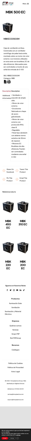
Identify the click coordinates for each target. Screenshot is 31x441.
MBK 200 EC (23, 265)
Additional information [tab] (5, 96)
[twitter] (10, 290)
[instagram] (14, 290)
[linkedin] (20, 290)
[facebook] (7, 290)
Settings (12, 438)
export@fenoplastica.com (15, 400)
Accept (4, 438)
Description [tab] (5, 91)
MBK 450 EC (8, 224)
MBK (13, 78)
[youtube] (17, 290)
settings (18, 435)
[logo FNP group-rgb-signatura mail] (8, 2)
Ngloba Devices (19, 383)
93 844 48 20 (19, 389)
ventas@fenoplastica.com (15, 394)
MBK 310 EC (23, 222)
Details (8, 207)
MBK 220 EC (8, 265)
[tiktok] (24, 290)
